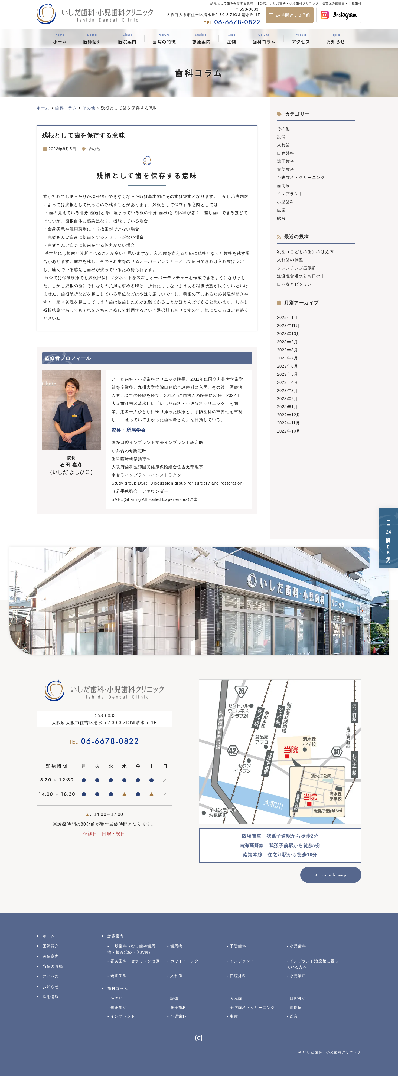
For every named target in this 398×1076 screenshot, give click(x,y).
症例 (231, 38)
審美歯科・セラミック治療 (135, 961)
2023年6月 (287, 366)
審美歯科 (286, 169)
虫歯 (281, 210)
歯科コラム (264, 38)
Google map (334, 875)
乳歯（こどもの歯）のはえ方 (305, 251)
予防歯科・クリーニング (301, 177)
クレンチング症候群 (296, 268)
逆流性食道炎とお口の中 (301, 276)
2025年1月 (287, 317)
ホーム (60, 38)
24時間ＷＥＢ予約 (293, 15)
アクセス (301, 38)
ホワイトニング (184, 961)
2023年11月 (288, 325)
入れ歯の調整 (290, 259)
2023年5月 (287, 374)
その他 (94, 148)
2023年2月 (287, 398)
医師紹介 (92, 38)
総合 (281, 218)
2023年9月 (287, 341)
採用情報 (51, 997)
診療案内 (201, 38)
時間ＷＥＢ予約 (388, 542)
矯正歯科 (286, 161)
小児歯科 (286, 201)
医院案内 (127, 38)
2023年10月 (289, 333)
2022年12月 (289, 415)
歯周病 (283, 185)
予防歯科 (238, 946)
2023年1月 (287, 406)
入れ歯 (283, 145)
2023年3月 (287, 390)
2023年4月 (287, 382)
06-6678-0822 (104, 741)
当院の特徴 (164, 38)
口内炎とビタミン (294, 284)
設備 (281, 137)
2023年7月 (287, 358)
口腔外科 (286, 153)
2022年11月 (288, 423)
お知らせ (336, 38)
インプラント (290, 193)
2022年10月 (289, 431)
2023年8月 (287, 350)
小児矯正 (298, 976)
